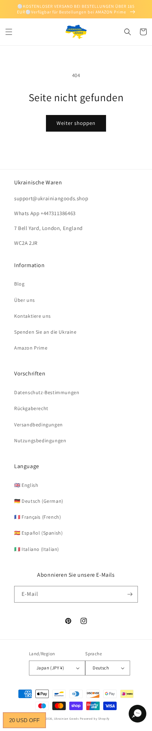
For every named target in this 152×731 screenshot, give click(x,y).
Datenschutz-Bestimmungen (46, 392)
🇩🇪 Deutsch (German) (38, 501)
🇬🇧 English (26, 485)
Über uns (24, 300)
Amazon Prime (30, 348)
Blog (19, 284)
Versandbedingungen (38, 424)
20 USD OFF (24, 720)
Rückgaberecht (31, 408)
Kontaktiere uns (32, 316)
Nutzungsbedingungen (40, 440)
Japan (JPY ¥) (50, 668)
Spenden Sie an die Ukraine (45, 332)
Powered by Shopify (95, 718)
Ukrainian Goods (67, 718)
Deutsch (101, 668)
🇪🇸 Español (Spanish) (38, 533)
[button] (9, 32)
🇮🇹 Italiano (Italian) (36, 549)
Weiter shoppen (76, 123)
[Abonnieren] (130, 594)
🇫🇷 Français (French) (37, 517)
